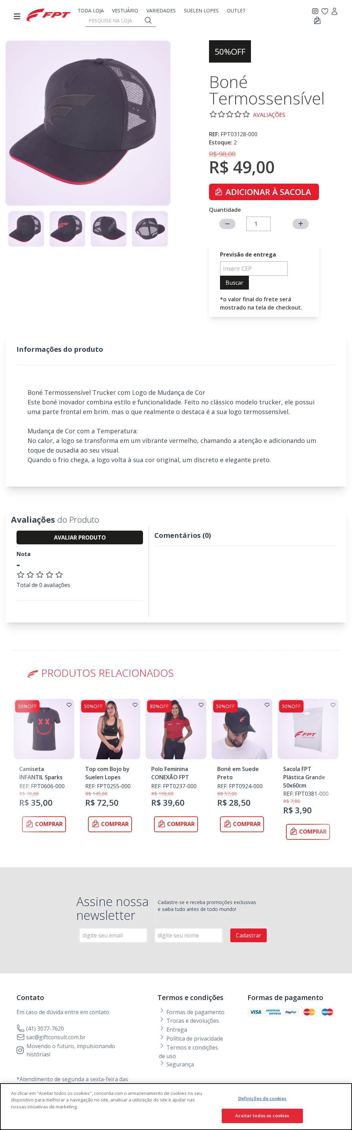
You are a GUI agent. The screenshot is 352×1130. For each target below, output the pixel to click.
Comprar (49, 824)
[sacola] (317, 20)
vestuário (125, 10)
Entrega (176, 1029)
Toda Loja (91, 10)
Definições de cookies (262, 1098)
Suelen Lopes (201, 10)
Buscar (234, 282)
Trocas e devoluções (192, 1020)
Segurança (179, 1064)
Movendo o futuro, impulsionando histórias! (70, 1050)
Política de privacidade (194, 1038)
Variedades (161, 10)
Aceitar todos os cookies (262, 1115)
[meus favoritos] (316, 11)
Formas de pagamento (194, 1012)
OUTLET (236, 10)
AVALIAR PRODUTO (80, 537)
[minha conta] (334, 11)
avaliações (269, 115)
